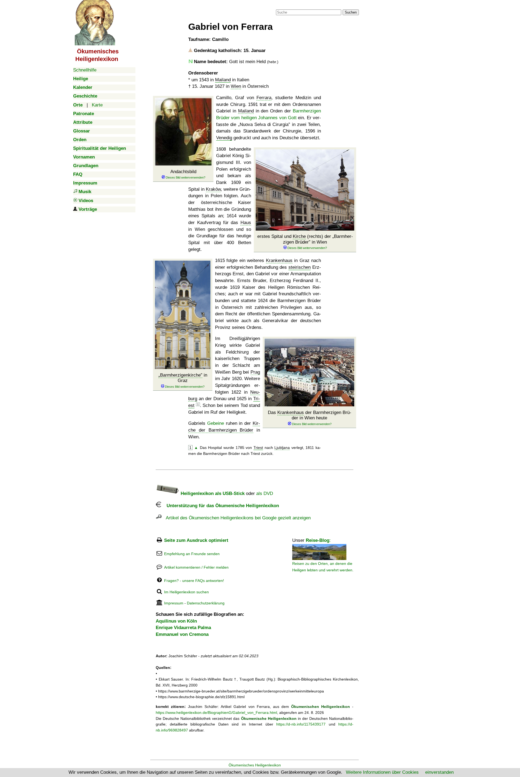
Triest (258, 447)
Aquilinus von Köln (176, 621)
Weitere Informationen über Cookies (382, 772)
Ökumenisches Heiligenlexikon (255, 765)
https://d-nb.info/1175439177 (301, 724)
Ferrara (263, 97)
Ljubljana (282, 447)
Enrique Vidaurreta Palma (183, 627)
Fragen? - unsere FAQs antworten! (194, 580)
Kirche (299, 236)
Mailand (223, 79)
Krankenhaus (279, 260)
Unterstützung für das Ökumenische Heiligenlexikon (220, 505)
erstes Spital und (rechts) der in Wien (305, 239)
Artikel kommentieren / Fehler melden (196, 567)
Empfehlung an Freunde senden (192, 554)
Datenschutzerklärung (206, 603)
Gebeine (215, 423)
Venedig (224, 137)
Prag (255, 372)
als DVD (264, 493)
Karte (97, 105)
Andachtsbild (183, 171)
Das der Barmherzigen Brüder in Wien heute (309, 415)
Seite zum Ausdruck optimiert (196, 540)
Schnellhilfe (84, 70)
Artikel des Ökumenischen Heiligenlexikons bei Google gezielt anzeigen (236, 517)
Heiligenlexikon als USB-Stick (212, 493)
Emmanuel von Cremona (182, 634)
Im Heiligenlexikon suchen (186, 592)
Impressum (173, 603)
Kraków (213, 189)
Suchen (351, 12)
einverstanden (439, 772)
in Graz (183, 378)
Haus (245, 222)
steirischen (299, 267)
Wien (236, 86)
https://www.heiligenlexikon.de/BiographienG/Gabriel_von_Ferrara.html (216, 712)
